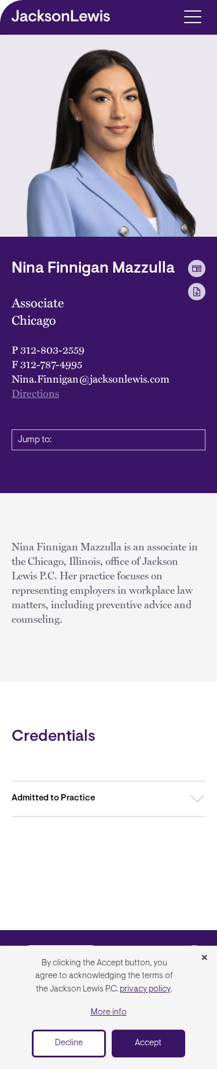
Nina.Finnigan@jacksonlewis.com (91, 378)
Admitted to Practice (53, 798)
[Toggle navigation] (192, 16)
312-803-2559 (52, 349)
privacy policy (145, 989)
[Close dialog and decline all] (204, 958)
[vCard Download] (196, 268)
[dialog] (108, 1007)
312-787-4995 (51, 364)
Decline (69, 1043)
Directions (35, 393)
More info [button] (109, 1012)
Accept (148, 1043)
